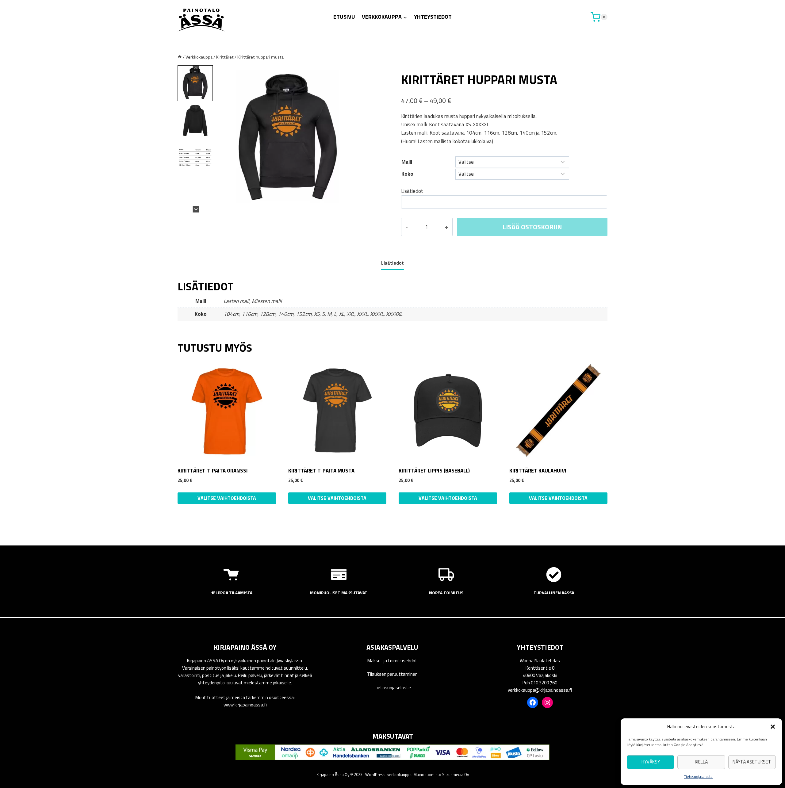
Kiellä (701, 761)
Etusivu (344, 17)
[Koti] (180, 57)
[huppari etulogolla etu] (288, 136)
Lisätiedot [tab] (392, 262)
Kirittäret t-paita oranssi (213, 471)
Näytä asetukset (752, 761)
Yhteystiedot (433, 17)
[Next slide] (196, 209)
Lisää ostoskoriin (532, 227)
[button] (773, 727)
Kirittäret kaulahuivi (537, 471)
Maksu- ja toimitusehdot (392, 660)
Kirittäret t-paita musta (321, 471)
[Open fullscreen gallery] (355, 206)
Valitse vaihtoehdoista (226, 498)
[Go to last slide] (196, 68)
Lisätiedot (412, 191)
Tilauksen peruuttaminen (392, 674)
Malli (406, 162)
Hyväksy (650, 761)
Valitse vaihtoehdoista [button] (448, 498)
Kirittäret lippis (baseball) (434, 471)
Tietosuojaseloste (698, 776)
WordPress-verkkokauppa (388, 774)
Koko (407, 174)
